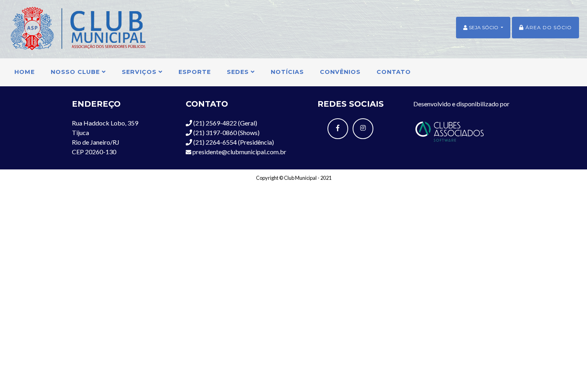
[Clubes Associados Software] (449, 130)
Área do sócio (548, 27)
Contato (394, 72)
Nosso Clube (76, 72)
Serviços (140, 72)
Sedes (239, 72)
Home (24, 72)
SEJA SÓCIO (484, 27)
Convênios (340, 72)
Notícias (287, 72)
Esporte (194, 72)
